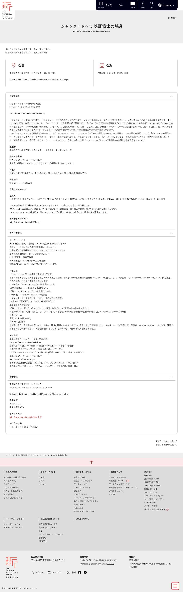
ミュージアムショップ (13, 528)
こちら (111, 563)
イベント (42, 484)
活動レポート (79, 505)
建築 (40, 531)
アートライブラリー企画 (119, 484)
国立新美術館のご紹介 (48, 524)
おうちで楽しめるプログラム (86, 501)
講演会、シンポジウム (83, 481)
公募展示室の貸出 (151, 482)
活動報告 (42, 538)
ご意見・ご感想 (150, 506)
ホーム (8, 455)
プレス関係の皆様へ (152, 486)
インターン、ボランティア (85, 498)
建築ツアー (78, 491)
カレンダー (57, 572)
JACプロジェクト (116, 491)
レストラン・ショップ (15, 519)
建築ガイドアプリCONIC (84, 512)
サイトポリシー (150, 492)
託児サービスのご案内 (13, 491)
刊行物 (112, 495)
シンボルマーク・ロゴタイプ (51, 535)
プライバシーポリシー (153, 496)
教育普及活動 (79, 477)
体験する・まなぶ (83, 472)
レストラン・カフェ (12, 524)
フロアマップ (9, 484)
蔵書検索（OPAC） (117, 481)
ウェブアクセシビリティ (154, 499)
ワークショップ (80, 484)
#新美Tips (43, 541)
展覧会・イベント (48, 472)
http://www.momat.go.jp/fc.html (23, 417)
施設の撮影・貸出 (151, 479)
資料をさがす (116, 472)
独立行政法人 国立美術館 (154, 510)
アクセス (40, 572)
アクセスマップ (10, 481)
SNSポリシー (150, 503)
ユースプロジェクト (82, 488)
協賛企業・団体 (150, 489)
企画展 (41, 477)
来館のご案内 (11, 472)
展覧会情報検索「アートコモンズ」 (124, 488)
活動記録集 (78, 508)
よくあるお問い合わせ (13, 498)
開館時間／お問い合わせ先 (15, 477)
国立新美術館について (50, 519)
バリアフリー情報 (11, 488)
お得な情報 (8, 495)
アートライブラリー (117, 477)
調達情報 (148, 472)
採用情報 (148, 475)
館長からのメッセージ (48, 528)
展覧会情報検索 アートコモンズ (27, 455)
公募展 (41, 481)
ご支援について (82, 519)
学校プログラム (80, 495)
